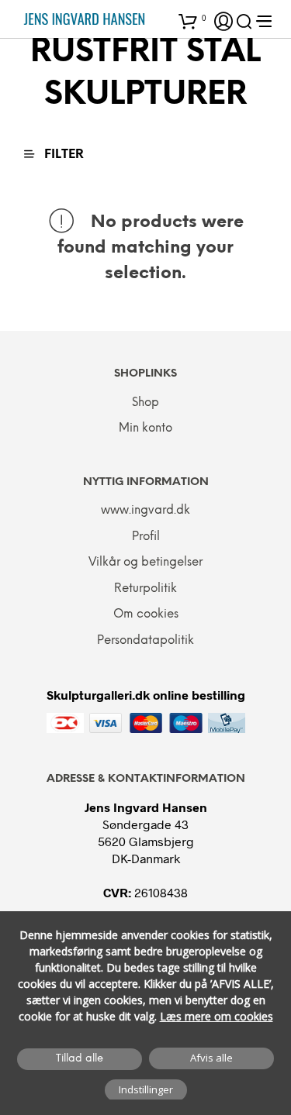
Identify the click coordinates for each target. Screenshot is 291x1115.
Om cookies (145, 614)
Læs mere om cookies (216, 1016)
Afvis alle (211, 1058)
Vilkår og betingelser (145, 562)
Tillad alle (79, 1059)
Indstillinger (146, 1089)
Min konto (145, 428)
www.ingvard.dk (145, 510)
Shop (145, 403)
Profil (146, 537)
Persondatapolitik (145, 641)
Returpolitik (145, 589)
